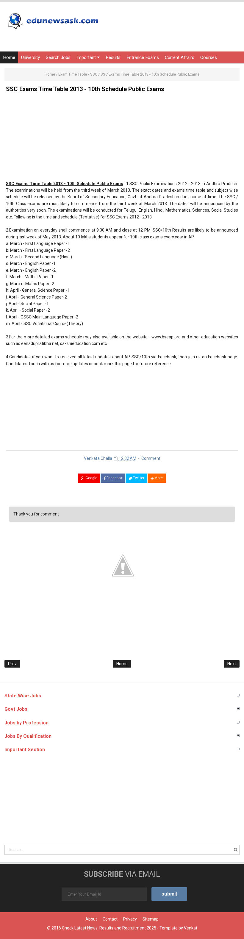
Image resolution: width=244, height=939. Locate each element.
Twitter (138, 478)
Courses (208, 57)
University (30, 57)
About (91, 919)
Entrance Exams (142, 57)
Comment (150, 458)
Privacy (130, 919)
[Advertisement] (122, 138)
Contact (110, 919)
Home (9, 57)
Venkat (190, 928)
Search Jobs (58, 57)
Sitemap (151, 919)
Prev (12, 663)
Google (91, 478)
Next (231, 663)
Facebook (114, 478)
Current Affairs (179, 57)
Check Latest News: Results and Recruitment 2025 (109, 928)
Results (113, 57)
